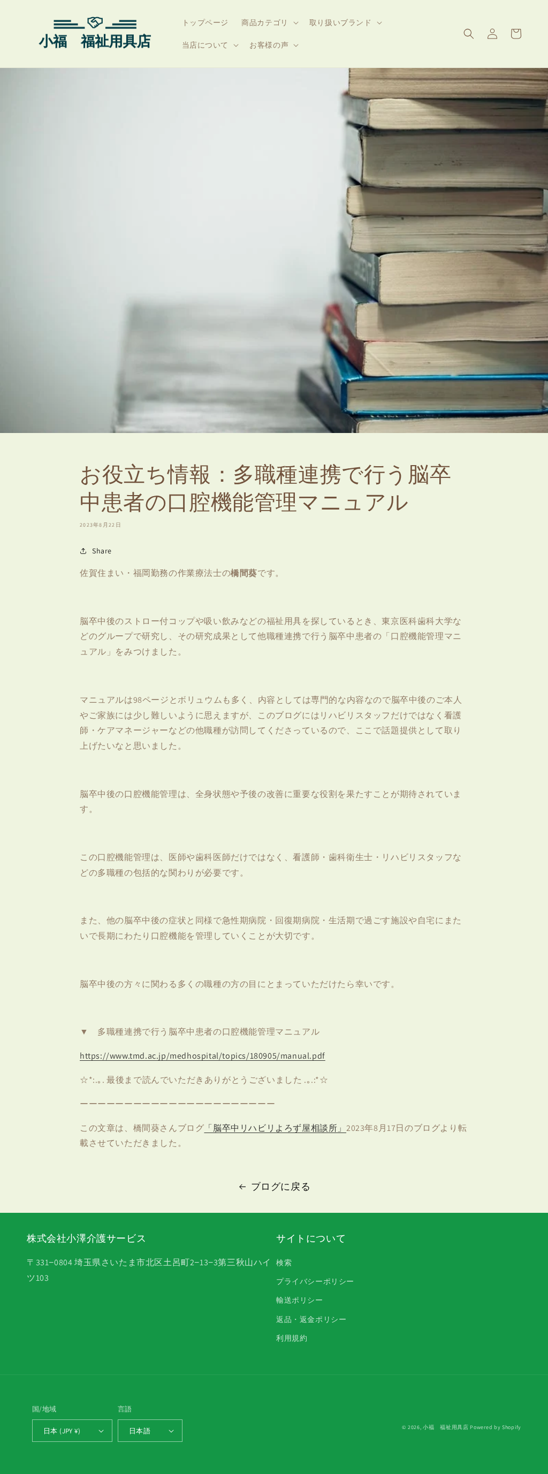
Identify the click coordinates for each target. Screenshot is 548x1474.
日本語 (139, 1430)
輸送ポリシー (299, 1300)
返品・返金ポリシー (311, 1319)
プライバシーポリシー (315, 1281)
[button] (269, 22)
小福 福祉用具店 (446, 1427)
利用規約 (291, 1338)
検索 (284, 1262)
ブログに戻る (281, 1186)
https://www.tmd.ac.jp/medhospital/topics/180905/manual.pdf (202, 1055)
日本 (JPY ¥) (61, 1430)
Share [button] (102, 551)
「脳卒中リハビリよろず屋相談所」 (275, 1128)
